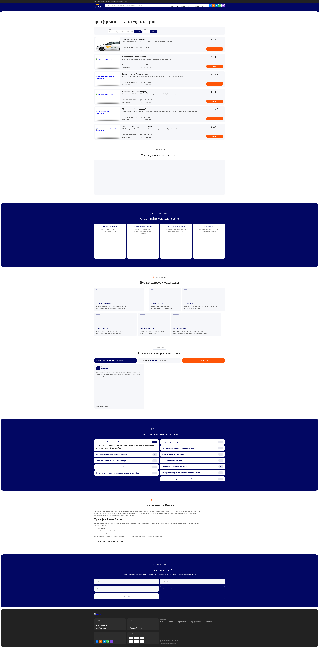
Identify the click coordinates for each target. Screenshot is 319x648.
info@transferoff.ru (175, 6)
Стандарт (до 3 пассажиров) (134, 39)
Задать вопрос (127, 596)
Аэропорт (129, 32)
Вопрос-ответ (120, 5)
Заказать (214, 49)
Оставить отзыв (203, 360)
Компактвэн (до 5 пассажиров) (135, 74)
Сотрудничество (130, 5)
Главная (96, 9)
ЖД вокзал (119, 32)
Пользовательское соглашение (167, 641)
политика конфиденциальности (184, 641)
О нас (107, 5)
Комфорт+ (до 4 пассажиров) (134, 92)
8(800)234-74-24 (185, 6)
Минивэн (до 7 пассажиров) (134, 109)
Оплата (113, 5)
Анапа (101, 9)
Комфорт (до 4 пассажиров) (134, 57)
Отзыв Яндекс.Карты (102, 406)
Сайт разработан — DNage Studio (168, 643)
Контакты (140, 5)
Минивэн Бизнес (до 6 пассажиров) (137, 126)
